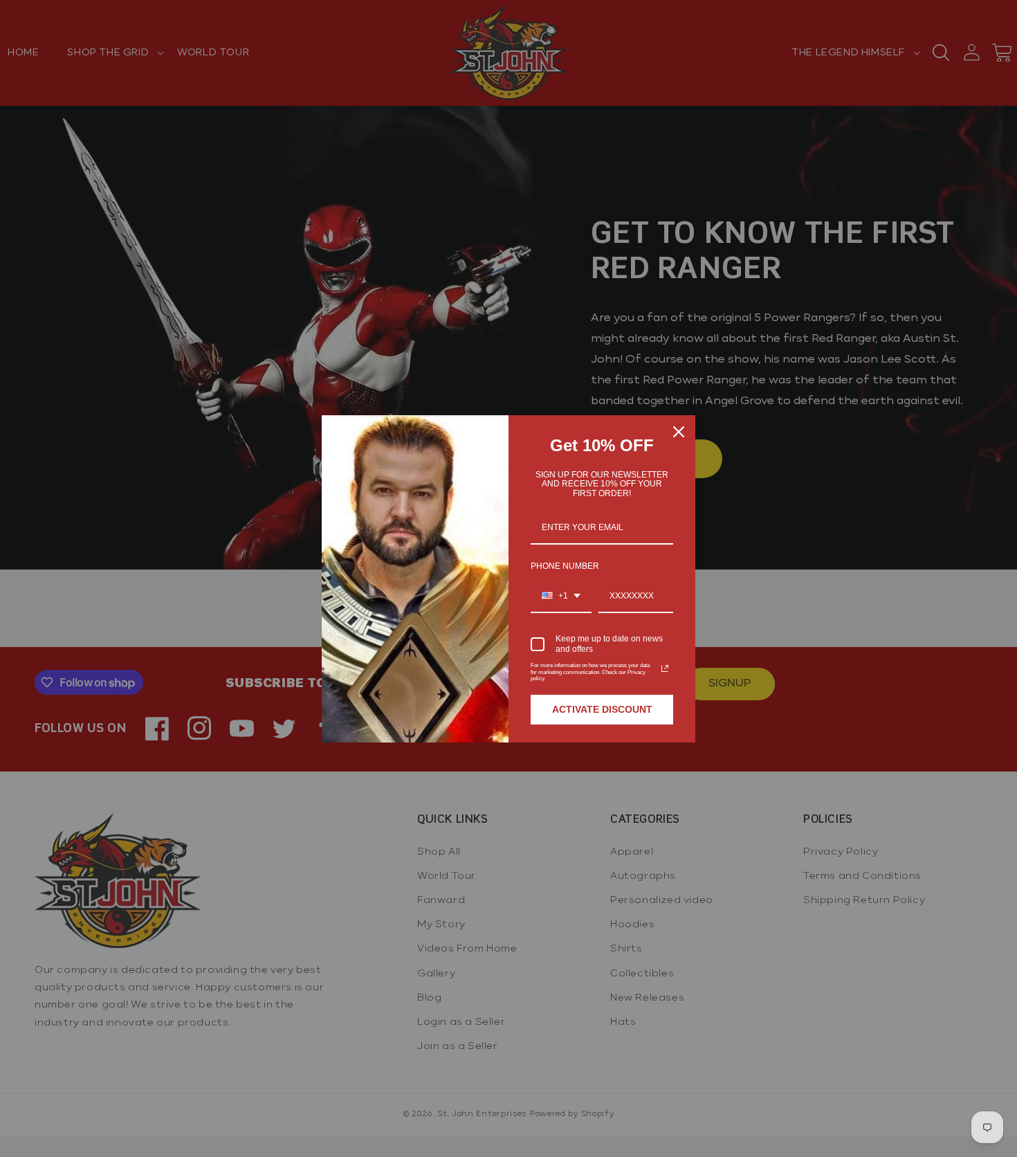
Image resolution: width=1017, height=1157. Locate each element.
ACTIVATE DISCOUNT (602, 709)
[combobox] (561, 596)
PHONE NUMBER (565, 566)
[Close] (678, 431)
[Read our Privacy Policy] (665, 668)
